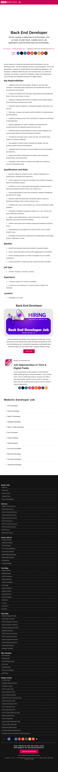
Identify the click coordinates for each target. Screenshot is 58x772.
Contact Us (5, 490)
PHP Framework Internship (9, 636)
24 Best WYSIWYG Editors (9, 727)
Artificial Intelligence (7, 582)
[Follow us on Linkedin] (25, 53)
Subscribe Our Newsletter (29, 751)
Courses (4, 603)
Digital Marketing (6, 579)
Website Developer (7, 542)
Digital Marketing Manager (9, 554)
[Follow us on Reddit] (32, 53)
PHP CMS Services (7, 521)
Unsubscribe (24, 755)
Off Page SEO (6, 658)
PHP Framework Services (9, 527)
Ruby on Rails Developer (15, 427)
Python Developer (13, 411)
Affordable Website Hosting (9, 683)
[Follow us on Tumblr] (35, 53)
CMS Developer (6, 545)
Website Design (6, 573)
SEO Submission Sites (8, 661)
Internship (4, 613)
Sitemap (41, 757)
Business (4, 609)
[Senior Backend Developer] (29, 323)
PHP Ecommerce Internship (9, 633)
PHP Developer (12, 406)
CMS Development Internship (10, 639)
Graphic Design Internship (9, 616)
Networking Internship (8, 645)
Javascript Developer (14, 464)
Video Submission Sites (8, 709)
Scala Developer (12, 438)
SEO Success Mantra (8, 670)
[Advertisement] (29, 15)
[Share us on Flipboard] (42, 53)
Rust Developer (12, 432)
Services (4, 504)
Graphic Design (6, 570)
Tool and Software (7, 597)
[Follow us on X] (21, 53)
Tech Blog (4, 568)
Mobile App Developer (8, 557)
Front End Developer (14, 448)
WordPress (5, 600)
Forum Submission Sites (8, 706)
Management (5, 560)
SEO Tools (5, 664)
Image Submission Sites (8, 692)
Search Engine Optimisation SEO (11, 721)
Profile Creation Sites (8, 689)
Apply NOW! (29, 351)
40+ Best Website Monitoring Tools (11, 730)
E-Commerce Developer (8, 548)
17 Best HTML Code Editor (9, 724)
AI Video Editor (6, 680)
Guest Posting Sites (7, 718)
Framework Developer (8, 551)
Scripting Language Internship (10, 627)
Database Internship (7, 630)
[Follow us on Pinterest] (28, 53)
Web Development (7, 576)
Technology (5, 585)
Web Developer (12, 443)
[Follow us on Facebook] (18, 53)
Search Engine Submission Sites (11, 712)
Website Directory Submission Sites (11, 698)
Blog (52, 757)
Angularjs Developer (14, 422)
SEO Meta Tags (6, 667)
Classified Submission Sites (9, 703)
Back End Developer (29, 32)
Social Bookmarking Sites (9, 695)
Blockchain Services (7, 532)
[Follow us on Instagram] (29, 387)
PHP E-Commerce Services (9, 524)
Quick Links (5, 485)
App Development (7, 588)
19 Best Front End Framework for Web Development (16, 733)
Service (45, 757)
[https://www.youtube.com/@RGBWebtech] (39, 387)
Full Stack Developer (14, 459)
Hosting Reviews (6, 594)
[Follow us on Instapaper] (45, 53)
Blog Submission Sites (8, 715)
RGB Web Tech (50, 48)
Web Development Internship (10, 621)
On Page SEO (6, 655)
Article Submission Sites (8, 701)
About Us (4, 487)
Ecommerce (5, 606)
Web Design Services (8, 509)
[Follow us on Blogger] (39, 53)
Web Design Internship (8, 618)
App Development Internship (9, 624)
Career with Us (6, 537)
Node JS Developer (13, 416)
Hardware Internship (7, 648)
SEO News (5, 673)
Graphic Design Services (9, 506)
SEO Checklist (6, 653)
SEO (49, 757)
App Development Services (9, 518)
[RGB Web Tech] (8, 2)
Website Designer (7, 539)
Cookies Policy (6, 496)
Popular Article (6, 678)
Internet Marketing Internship (9, 642)
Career (32, 758)
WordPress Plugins (7, 686)
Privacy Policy (6, 493)
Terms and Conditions (8, 499)
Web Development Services (9, 512)
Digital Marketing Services (9, 515)
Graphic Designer (7, 563)
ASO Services (6, 529)
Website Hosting (6, 591)
